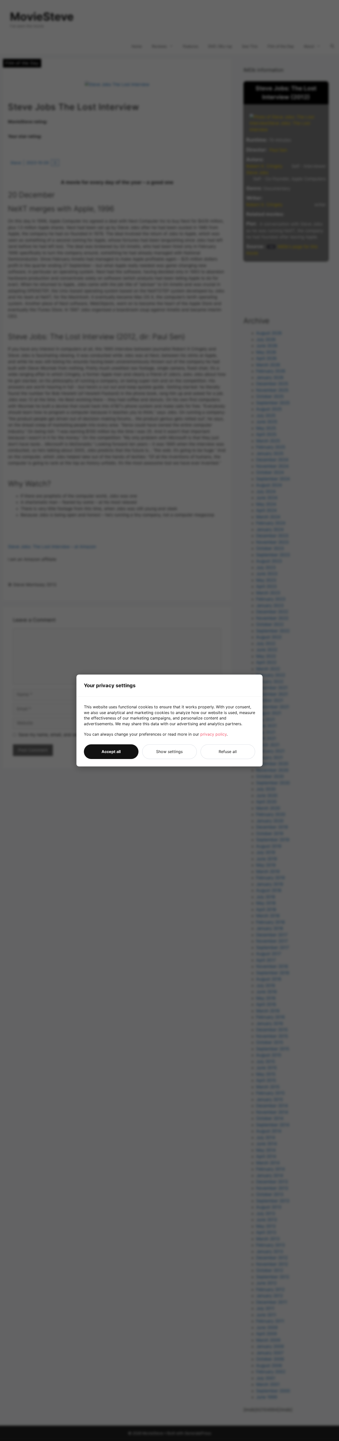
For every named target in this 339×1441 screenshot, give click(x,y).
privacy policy (213, 734)
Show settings (169, 751)
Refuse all (228, 751)
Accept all (111, 751)
